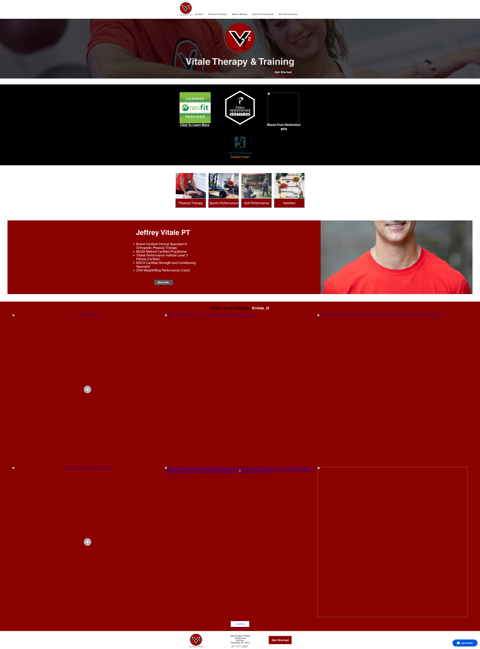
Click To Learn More (194, 125)
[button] (289, 203)
